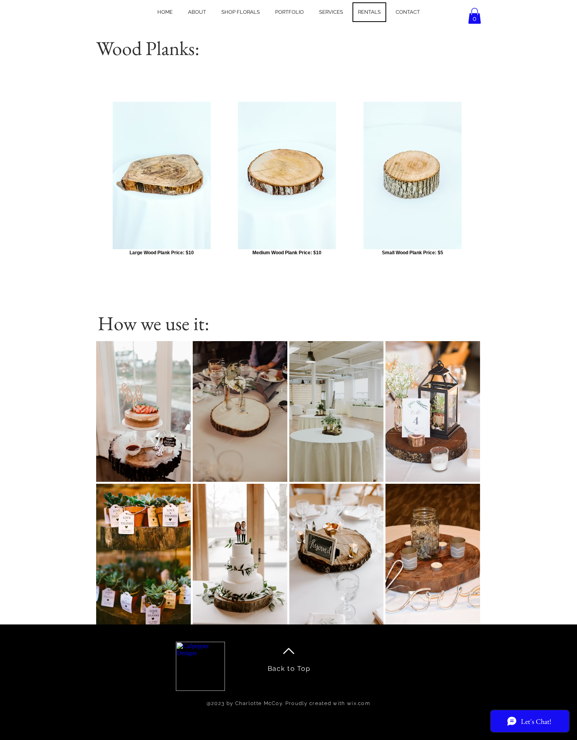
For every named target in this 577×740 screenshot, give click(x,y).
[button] (474, 16)
